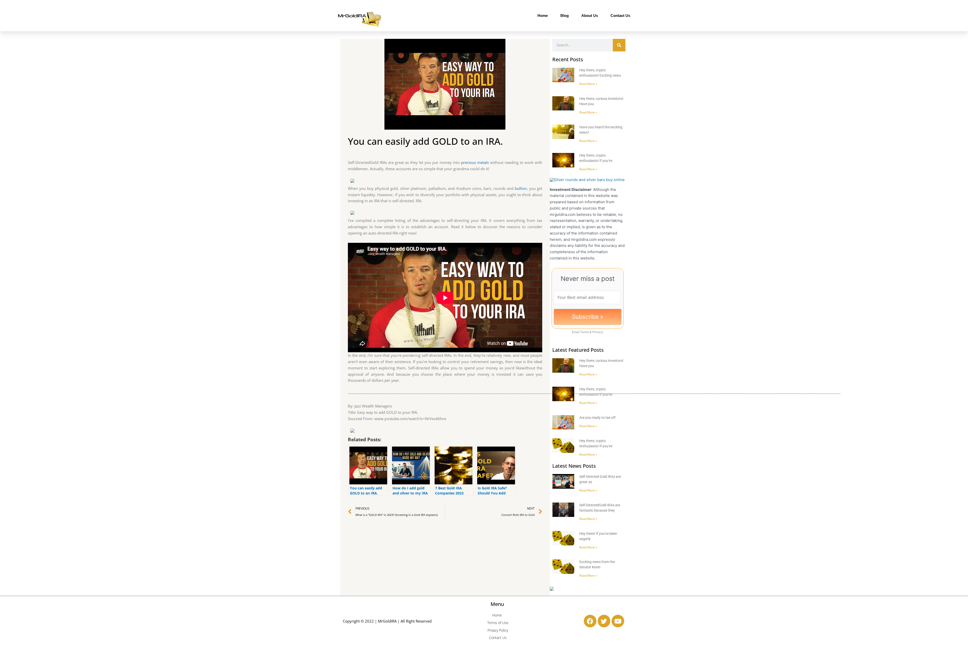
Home (542, 15)
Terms (584, 332)
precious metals (475, 162)
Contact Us (620, 15)
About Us (589, 15)
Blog (564, 15)
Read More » (588, 84)
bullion (521, 188)
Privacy (597, 332)
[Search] (619, 45)
